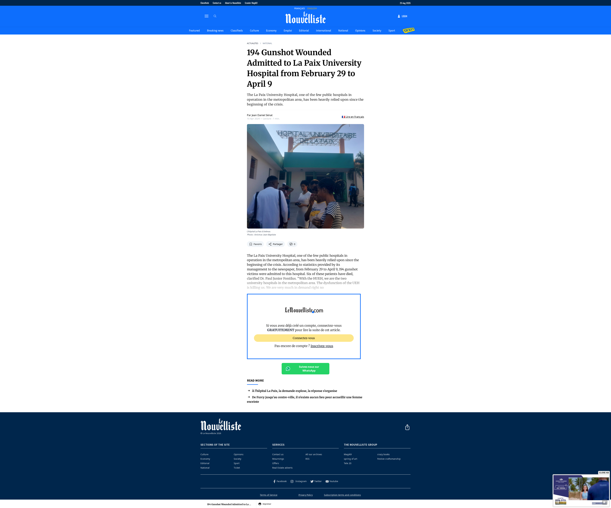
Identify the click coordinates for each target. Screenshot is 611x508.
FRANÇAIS (299, 8)
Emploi (288, 30)
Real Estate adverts (282, 467)
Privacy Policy (305, 494)
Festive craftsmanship (389, 458)
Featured (194, 30)
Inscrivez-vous (322, 346)
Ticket (237, 467)
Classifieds (204, 2)
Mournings (278, 458)
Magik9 (348, 454)
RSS (307, 458)
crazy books (383, 454)
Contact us (217, 2)
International (323, 30)
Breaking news (215, 30)
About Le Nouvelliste (233, 2)
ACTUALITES (252, 43)
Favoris (258, 244)
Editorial (304, 30)
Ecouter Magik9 (251, 2)
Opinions (360, 30)
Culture (254, 30)
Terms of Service (268, 494)
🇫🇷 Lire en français (353, 116)
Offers (275, 463)
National (343, 30)
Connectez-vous (304, 338)
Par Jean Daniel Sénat (260, 115)
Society (376, 30)
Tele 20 (347, 463)
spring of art (350, 458)
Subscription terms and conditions (342, 494)
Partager (278, 244)
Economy (271, 30)
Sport (391, 30)
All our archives (314, 454)
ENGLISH (312, 8)
